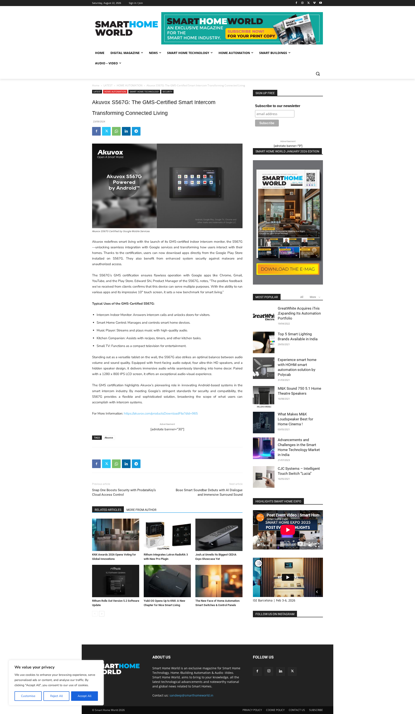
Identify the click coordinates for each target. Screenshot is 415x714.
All (301, 297)
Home (95, 85)
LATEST (108, 85)
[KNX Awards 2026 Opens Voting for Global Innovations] (115, 535)
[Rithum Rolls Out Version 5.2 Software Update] (115, 581)
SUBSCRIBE (316, 710)
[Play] (258, 545)
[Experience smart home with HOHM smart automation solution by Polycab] (264, 368)
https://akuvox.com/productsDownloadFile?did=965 (161, 413)
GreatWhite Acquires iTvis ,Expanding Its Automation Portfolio (299, 313)
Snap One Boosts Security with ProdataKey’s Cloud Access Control (124, 492)
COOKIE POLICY (275, 710)
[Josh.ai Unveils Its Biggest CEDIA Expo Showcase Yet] (219, 535)
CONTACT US (297, 710)
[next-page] (101, 613)
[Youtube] (320, 3)
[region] (56, 682)
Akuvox (109, 437)
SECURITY (167, 91)
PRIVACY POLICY (252, 710)
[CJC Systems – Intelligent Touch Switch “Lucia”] (264, 477)
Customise (28, 696)
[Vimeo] (314, 3)
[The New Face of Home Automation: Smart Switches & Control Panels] (219, 581)
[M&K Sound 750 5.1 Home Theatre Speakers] (264, 397)
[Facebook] (296, 3)
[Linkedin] (126, 131)
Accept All (84, 696)
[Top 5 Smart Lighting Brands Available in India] (264, 342)
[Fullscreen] (317, 545)
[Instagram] (302, 3)
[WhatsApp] (116, 131)
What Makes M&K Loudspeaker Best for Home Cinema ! (295, 419)
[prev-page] (94, 613)
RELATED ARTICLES (108, 509)
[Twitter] (308, 3)
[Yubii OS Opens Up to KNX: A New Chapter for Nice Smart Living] (167, 581)
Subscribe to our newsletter (277, 106)
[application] (288, 529)
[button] (318, 73)
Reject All (56, 696)
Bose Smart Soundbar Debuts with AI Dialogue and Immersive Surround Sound (209, 492)
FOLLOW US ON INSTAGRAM (274, 614)
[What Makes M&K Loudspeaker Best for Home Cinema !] (264, 422)
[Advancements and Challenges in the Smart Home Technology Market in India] (264, 448)
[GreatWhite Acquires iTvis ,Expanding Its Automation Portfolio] (264, 317)
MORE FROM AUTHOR (141, 509)
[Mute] (310, 545)
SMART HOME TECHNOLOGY (144, 91)
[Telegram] (136, 131)
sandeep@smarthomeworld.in (191, 695)
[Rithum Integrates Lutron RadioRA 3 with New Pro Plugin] (167, 535)
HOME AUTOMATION (129, 85)
